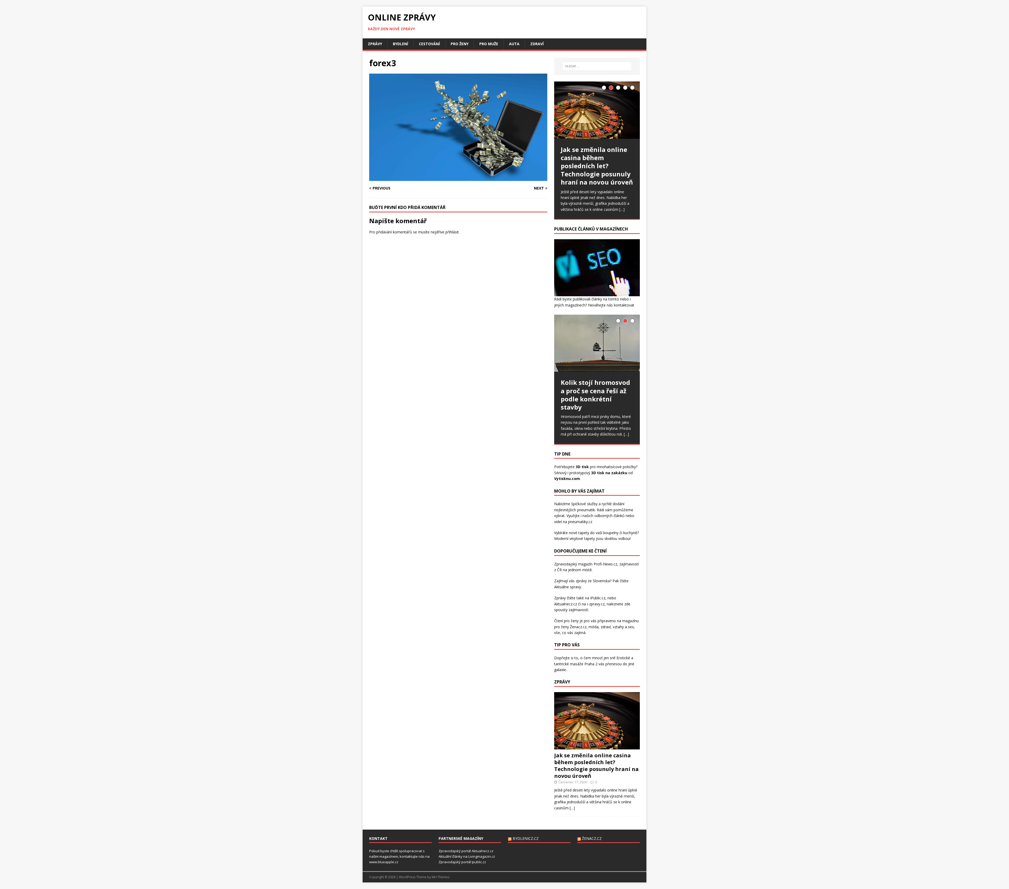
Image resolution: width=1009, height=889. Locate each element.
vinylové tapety (582, 538)
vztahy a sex (623, 626)
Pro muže (488, 43)
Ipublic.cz (479, 862)
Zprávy (375, 43)
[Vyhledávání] (597, 66)
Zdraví (537, 43)
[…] (622, 209)
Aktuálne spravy (567, 586)
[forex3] (458, 178)
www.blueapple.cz (383, 862)
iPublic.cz (597, 597)
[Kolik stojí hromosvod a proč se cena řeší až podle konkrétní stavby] (597, 343)
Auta (514, 43)
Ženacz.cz (592, 838)
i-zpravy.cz (596, 603)
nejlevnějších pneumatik (574, 509)
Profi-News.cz (605, 563)
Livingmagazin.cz (481, 856)
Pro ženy (460, 43)
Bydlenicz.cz (526, 838)
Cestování (429, 43)
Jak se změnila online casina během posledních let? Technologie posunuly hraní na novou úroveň (596, 765)
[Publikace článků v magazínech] (597, 293)
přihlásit (452, 231)
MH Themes (440, 877)
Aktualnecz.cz (565, 603)
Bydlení (400, 43)
